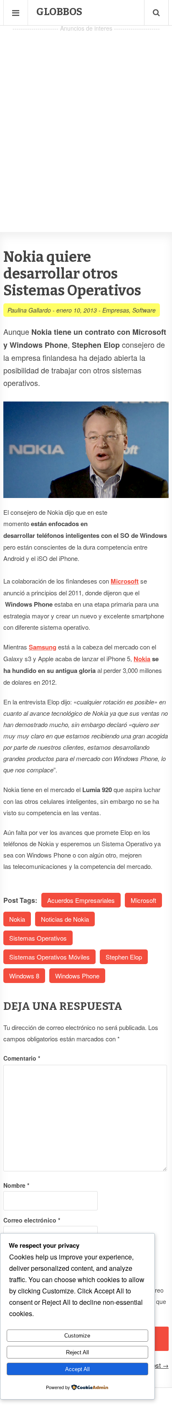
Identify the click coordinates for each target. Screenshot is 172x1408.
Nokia (142, 658)
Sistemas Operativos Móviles (49, 956)
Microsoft (143, 900)
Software (144, 310)
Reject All (77, 1352)
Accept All (77, 1369)
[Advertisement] (86, 120)
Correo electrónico (31, 1220)
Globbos (59, 12)
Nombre (16, 1185)
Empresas (115, 310)
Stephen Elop (124, 956)
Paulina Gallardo (29, 310)
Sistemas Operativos (38, 937)
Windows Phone (77, 975)
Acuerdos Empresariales (81, 900)
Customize (77, 1335)
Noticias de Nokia (65, 919)
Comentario (21, 1058)
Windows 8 (24, 975)
